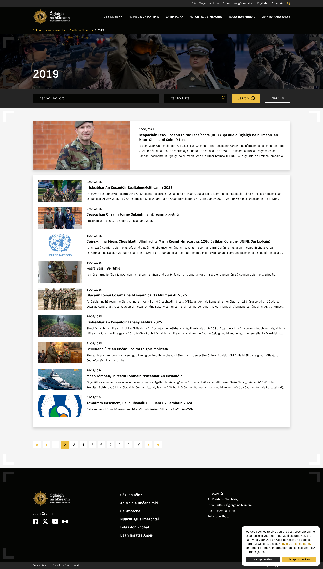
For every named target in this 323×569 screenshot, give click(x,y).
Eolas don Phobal (242, 17)
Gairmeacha (174, 17)
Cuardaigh (278, 3)
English (262, 3)
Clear (275, 98)
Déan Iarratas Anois (275, 17)
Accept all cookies (299, 559)
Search (244, 98)
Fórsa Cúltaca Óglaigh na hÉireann (230, 505)
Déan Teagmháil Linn (205, 3)
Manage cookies (262, 559)
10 (138, 445)
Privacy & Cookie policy (296, 544)
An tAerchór (215, 493)
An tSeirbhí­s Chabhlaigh (223, 499)
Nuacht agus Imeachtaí (206, 17)
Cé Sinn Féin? (113, 17)
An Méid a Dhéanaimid (144, 17)
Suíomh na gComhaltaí (238, 3)
